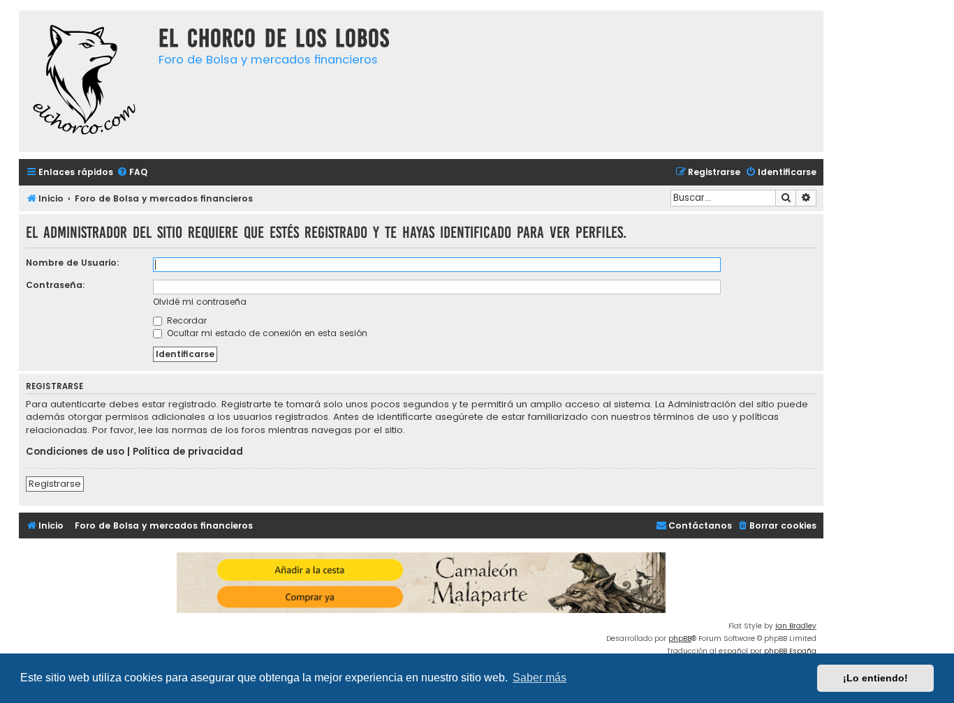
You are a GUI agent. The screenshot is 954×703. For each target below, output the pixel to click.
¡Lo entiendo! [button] (875, 677)
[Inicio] (85, 81)
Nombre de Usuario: (72, 263)
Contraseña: (55, 285)
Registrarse (55, 483)
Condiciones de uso (75, 452)
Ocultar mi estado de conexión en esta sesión (265, 333)
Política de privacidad (188, 452)
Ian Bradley (795, 626)
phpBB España (790, 651)
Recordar (185, 320)
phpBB (679, 638)
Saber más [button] (539, 677)
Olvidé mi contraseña (200, 301)
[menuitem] (132, 172)
